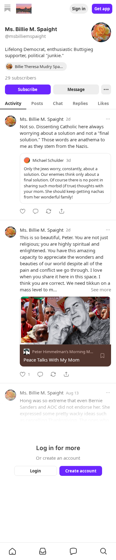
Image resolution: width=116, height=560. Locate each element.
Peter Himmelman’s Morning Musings (67, 352)
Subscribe (27, 89)
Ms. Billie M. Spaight (41, 119)
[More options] (108, 119)
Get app (102, 8)
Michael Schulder (48, 160)
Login (35, 471)
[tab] (13, 103)
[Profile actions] (106, 89)
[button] (12, 551)
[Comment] (35, 211)
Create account (80, 471)
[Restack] (48, 211)
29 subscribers (20, 78)
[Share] (61, 211)
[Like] (22, 211)
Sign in (79, 8)
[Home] (7, 8)
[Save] (102, 356)
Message (75, 89)
